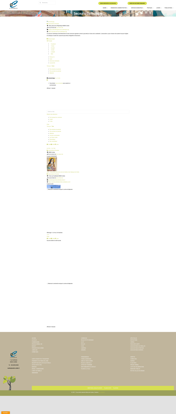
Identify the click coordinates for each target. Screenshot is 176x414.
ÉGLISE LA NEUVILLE (86, 363)
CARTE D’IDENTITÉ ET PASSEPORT (40, 359)
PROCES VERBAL (134, 364)
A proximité (52, 63)
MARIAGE (34, 366)
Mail (52, 54)
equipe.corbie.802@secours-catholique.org (58, 29)
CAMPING (83, 348)
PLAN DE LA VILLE (85, 368)
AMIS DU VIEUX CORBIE (87, 361)
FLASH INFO (133, 363)
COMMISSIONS (35, 342)
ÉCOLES (83, 344)
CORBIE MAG (35, 352)
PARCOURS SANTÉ (135, 344)
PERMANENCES (85, 357)
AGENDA (132, 361)
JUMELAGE (34, 350)
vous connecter (59, 83)
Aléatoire (52, 73)
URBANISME (35, 372)
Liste (49, 144)
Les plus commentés (55, 135)
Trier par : (50, 66)
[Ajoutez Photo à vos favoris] (47, 80)
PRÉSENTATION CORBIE (38, 348)
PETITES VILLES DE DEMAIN (137, 370)
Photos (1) (52, 57)
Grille (53, 144)
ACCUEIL (34, 338)
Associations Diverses (53, 23)
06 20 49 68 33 (59, 178)
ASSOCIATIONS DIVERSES (136, 350)
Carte (51, 59)
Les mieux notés (53, 137)
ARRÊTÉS (132, 357)
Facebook (53, 44)
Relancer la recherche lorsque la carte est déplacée (60, 189)
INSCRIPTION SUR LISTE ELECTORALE (41, 363)
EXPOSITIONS (133, 340)
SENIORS (83, 350)
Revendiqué (52, 139)
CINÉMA (132, 342)
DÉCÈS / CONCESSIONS (38, 368)
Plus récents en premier (55, 69)
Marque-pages (51, 39)
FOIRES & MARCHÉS (86, 359)
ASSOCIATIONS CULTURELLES (137, 346)
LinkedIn (53, 52)
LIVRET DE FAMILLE (37, 370)
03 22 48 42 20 (59, 154)
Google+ (53, 48)
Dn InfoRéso (102, 392)
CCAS (82, 346)
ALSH (82, 342)
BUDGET (34, 346)
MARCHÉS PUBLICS (135, 368)
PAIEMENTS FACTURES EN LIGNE (40, 361)
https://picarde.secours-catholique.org (57, 31)
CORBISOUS (84, 338)
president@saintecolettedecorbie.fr (56, 180)
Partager (50, 41)
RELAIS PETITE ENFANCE (87, 340)
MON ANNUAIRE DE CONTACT (88, 366)
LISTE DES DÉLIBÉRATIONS (137, 366)
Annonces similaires (54, 61)
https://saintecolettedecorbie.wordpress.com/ (59, 182)
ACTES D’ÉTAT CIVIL (37, 364)
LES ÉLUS (34, 340)
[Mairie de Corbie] (13, 1)
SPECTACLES (133, 338)
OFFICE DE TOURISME (86, 364)
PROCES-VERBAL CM (37, 344)
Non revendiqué (53, 141)
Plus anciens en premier (55, 71)
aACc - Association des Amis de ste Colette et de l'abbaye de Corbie (63, 172)
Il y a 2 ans (57, 78)
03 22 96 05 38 (59, 27)
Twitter (52, 46)
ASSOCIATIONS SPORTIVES (137, 348)
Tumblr (52, 50)
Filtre (48, 124)
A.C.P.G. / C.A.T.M (51, 148)
